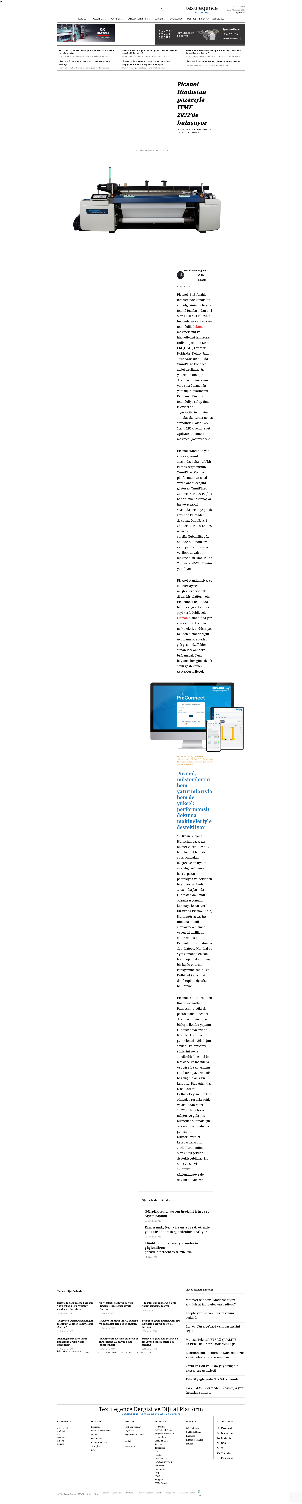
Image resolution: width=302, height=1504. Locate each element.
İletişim (189, 1443)
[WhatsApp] (188, 140)
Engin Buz (129, 1430)
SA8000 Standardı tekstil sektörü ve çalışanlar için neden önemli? (118, 1322)
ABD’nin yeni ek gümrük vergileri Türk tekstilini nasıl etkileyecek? (149, 51)
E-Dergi (94, 1450)
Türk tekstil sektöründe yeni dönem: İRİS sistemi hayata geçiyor (87, 51)
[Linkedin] (180, 140)
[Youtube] (218, 1453)
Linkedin (226, 1438)
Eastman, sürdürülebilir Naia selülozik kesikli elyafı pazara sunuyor (215, 1355)
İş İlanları (95, 1426)
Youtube (226, 1453)
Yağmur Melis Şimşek (202, 275)
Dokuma (180, 129)
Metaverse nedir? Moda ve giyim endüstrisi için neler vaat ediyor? (211, 1302)
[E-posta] (195, 140)
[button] (162, 9)
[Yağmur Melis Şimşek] (180, 275)
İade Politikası (192, 1428)
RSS (223, 1443)
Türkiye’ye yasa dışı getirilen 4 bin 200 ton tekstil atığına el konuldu (160, 1341)
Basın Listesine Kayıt (101, 1430)
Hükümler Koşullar (194, 1440)
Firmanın (184, 618)
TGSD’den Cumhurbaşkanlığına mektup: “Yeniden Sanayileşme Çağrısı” (213, 51)
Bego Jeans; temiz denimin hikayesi (222, 61)
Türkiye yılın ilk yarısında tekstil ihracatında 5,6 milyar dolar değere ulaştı (118, 1341)
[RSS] (218, 1443)
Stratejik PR (96, 1446)
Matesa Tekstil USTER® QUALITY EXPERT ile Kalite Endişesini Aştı (211, 1341)
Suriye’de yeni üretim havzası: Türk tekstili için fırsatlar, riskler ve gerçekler (75, 1306)
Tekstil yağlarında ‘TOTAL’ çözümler (213, 1379)
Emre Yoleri (130, 1446)
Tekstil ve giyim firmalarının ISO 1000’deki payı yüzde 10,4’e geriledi (161, 1323)
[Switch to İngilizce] (218, 19)
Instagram (227, 1433)
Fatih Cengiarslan (133, 1426)
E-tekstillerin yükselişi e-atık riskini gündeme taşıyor (159, 1304)
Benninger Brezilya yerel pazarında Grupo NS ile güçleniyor (72, 1341)
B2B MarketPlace (99, 1442)
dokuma (198, 326)
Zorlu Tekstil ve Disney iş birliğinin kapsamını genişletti (212, 1368)
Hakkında (190, 1436)
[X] (173, 140)
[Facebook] (166, 140)
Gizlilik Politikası (193, 1432)
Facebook (226, 1428)
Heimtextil (160, 1426)
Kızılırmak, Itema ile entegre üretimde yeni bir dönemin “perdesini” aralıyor (177, 1229)
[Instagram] (218, 1433)
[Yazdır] (202, 140)
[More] (209, 140)
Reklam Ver (96, 1438)
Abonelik (95, 1434)
